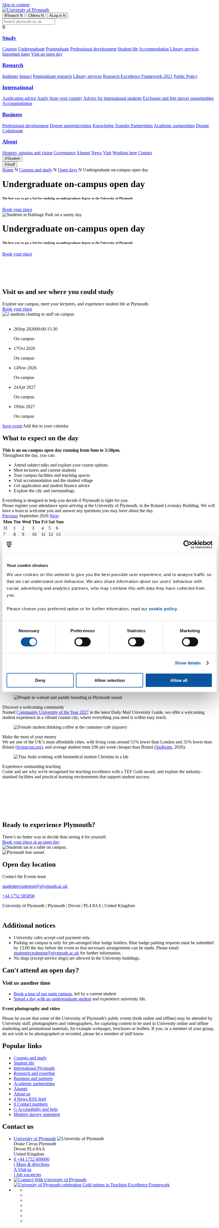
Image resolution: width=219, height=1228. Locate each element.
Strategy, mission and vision (27, 152)
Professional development (93, 48)
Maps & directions (31, 1164)
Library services (184, 48)
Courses (9, 48)
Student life (127, 48)
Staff (10, 164)
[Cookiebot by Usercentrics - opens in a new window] (187, 544)
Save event (12, 425)
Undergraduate (31, 48)
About (9, 142)
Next (54, 515)
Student (12, 158)
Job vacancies (27, 1174)
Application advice (19, 98)
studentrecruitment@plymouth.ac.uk (35, 886)
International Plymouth (34, 1068)
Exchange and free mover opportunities (178, 98)
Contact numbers (31, 1104)
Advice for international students (112, 98)
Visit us (22, 1169)
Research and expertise (34, 1073)
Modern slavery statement (37, 1114)
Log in (57, 15)
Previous (10, 515)
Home (7, 169)
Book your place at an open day (31, 842)
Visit (107, 152)
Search (14, 15)
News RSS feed (30, 1099)
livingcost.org (29, 747)
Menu (36, 15)
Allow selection (109, 680)
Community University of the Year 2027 (53, 712)
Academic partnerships (174, 125)
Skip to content (15, 4)
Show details (188, 662)
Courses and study (35, 169)
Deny (40, 680)
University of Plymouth (35, 1138)
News (96, 152)
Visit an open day (46, 54)
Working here (124, 152)
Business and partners (33, 1078)
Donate (202, 125)
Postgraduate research (52, 76)
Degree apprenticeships (71, 125)
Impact (25, 76)
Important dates (16, 54)
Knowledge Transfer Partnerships (123, 125)
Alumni (83, 152)
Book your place (17, 209)
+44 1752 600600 (31, 1159)
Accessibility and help (36, 1109)
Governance (65, 152)
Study (9, 38)
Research (12, 65)
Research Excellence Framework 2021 (138, 76)
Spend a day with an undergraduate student (52, 998)
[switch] (82, 642)
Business (12, 114)
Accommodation (154, 48)
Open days (67, 169)
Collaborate (12, 130)
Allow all (178, 680)
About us (22, 1093)
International (17, 87)
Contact (145, 152)
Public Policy (186, 76)
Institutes (10, 76)
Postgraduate (57, 48)
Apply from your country (59, 98)
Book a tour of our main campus (43, 993)
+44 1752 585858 (18, 895)
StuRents (164, 747)
